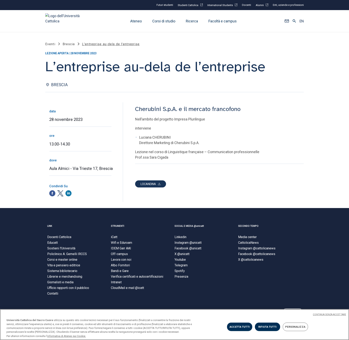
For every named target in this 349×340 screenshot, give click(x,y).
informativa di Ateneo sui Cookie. (66, 335)
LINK (49, 226)
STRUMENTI (117, 226)
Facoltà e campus (222, 21)
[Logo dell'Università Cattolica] (64, 21)
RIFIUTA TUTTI (267, 326)
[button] (286, 21)
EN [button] (302, 21)
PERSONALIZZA (295, 326)
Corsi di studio (163, 21)
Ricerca (192, 21)
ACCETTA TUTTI (239, 326)
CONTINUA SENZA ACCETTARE (329, 314)
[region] (174, 324)
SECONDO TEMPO (248, 226)
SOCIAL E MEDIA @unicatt (189, 226)
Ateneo (136, 21)
